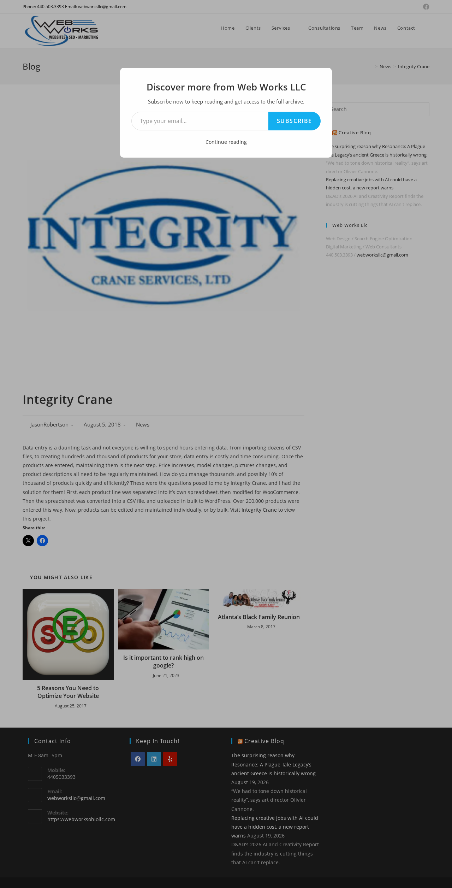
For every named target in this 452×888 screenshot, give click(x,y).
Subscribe (294, 121)
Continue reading (226, 142)
